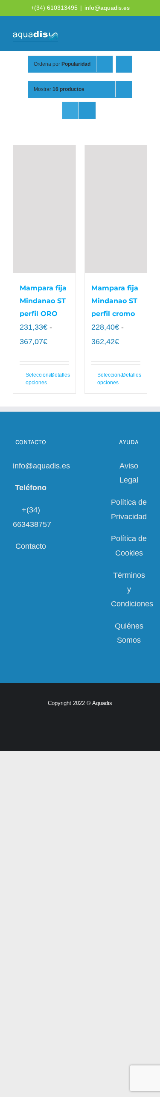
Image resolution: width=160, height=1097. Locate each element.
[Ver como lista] (87, 110)
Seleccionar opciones (35, 379)
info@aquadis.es (107, 7)
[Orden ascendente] (124, 64)
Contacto (30, 546)
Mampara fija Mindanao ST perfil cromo (114, 301)
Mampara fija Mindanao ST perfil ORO (43, 301)
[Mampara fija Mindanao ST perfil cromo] (116, 209)
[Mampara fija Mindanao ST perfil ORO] (44, 209)
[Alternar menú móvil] (143, 34)
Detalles (60, 375)
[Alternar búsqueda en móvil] (128, 34)
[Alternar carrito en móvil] (113, 34)
